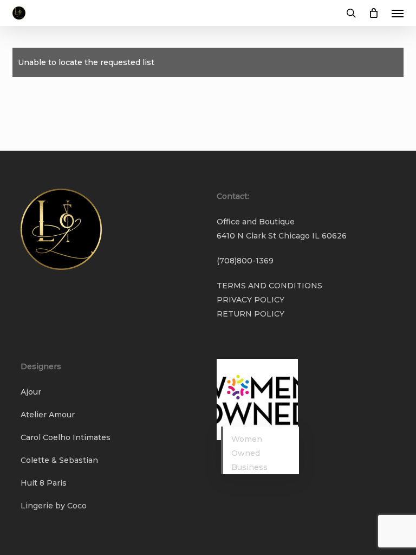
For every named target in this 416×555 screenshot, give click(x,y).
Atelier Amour (48, 415)
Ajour (31, 392)
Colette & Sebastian (59, 460)
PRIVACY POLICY (250, 300)
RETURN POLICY (250, 314)
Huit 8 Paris (44, 483)
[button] (398, 13)
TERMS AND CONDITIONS (269, 286)
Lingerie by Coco (54, 506)
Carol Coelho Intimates (65, 437)
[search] (351, 13)
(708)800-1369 (245, 261)
